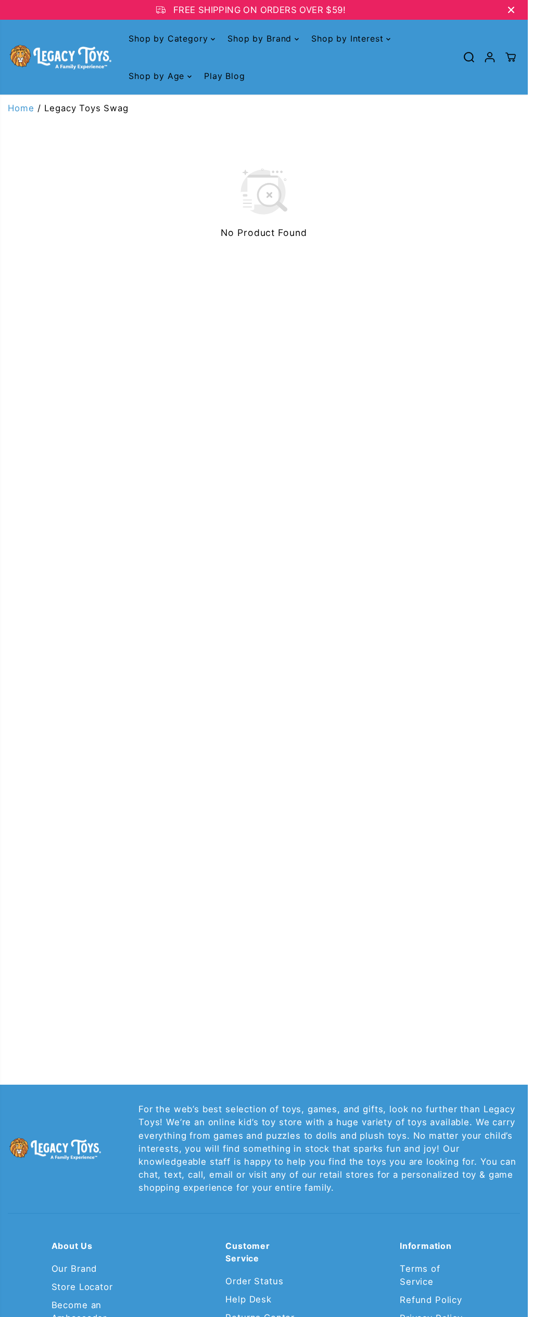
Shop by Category (170, 38)
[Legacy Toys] (60, 57)
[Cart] (510, 57)
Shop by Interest (348, 38)
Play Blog (224, 76)
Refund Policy (431, 1300)
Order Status (254, 1281)
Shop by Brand (261, 38)
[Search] (469, 57)
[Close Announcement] (511, 10)
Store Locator (82, 1287)
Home (21, 108)
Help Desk (248, 1299)
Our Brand (74, 1268)
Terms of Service (420, 1275)
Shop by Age (158, 76)
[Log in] (489, 57)
